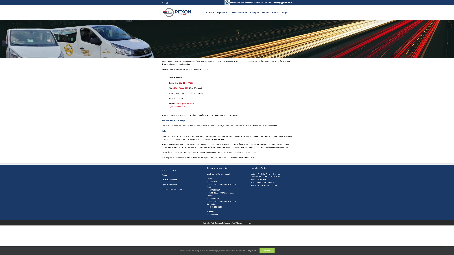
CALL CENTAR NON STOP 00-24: (270, 177)
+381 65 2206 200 (214, 184)
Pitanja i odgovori (169, 170)
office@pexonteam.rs (265, 182)
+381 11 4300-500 (258, 179)
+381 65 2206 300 (180, 88)
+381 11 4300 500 (264, 3)
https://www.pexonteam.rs (266, 185)
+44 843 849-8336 (214, 207)
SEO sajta (206, 223)
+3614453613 (212, 214)
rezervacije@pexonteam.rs (282, 3)
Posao (164, 175)
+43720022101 (213, 181)
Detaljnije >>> (251, 251)
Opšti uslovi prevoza (170, 184)
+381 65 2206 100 (214, 193)
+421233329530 (176, 98)
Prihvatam (267, 251)
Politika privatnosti (169, 179)
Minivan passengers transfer (173, 189)
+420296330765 (213, 190)
